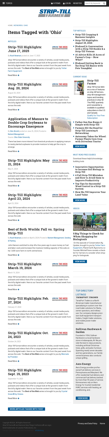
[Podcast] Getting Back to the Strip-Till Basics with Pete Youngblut (89, 66)
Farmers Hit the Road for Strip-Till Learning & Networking (88, 130)
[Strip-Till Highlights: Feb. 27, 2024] (61, 299)
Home (10, 25)
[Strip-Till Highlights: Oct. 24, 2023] (61, 333)
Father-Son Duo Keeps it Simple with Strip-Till (88, 123)
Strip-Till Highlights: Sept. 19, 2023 (25, 372)
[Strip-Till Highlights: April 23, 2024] (61, 195)
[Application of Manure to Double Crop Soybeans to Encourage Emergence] (61, 124)
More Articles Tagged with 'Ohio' (26, 409)
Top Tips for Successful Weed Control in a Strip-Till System (90, 186)
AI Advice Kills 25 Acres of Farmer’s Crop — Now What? (90, 57)
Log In (68, 3)
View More (80, 146)
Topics (9, 3)
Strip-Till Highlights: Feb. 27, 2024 (28, 300)
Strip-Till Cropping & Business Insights (86, 35)
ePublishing (39, 430)
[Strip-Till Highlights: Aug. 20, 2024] (61, 85)
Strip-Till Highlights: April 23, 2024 (25, 197)
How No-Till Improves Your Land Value (90, 193)
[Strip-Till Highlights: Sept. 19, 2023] (61, 370)
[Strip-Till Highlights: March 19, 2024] (61, 264)
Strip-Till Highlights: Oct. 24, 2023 (28, 335)
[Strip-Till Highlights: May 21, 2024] (61, 161)
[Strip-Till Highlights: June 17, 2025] (61, 47)
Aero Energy (83, 363)
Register (77, 3)
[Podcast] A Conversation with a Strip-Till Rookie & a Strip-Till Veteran (90, 49)
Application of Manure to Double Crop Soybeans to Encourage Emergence (28, 123)
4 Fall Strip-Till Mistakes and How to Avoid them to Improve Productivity (89, 178)
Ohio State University (22, 137)
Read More (12, 75)
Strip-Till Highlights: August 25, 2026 (86, 41)
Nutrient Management (16, 134)
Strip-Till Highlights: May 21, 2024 (29, 162)
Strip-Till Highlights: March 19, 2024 (25, 266)
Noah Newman (15, 56)
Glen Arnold (14, 131)
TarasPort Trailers (87, 297)
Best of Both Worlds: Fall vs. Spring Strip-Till (36, 231)
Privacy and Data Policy (87, 423)
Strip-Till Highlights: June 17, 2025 (25, 49)
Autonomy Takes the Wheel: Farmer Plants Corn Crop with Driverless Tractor (90, 139)
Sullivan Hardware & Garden (89, 330)
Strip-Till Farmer (93, 82)
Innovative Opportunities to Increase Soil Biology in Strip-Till (89, 169)
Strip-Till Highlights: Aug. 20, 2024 (25, 86)
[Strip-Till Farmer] (79, 87)
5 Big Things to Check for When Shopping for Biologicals (88, 236)
